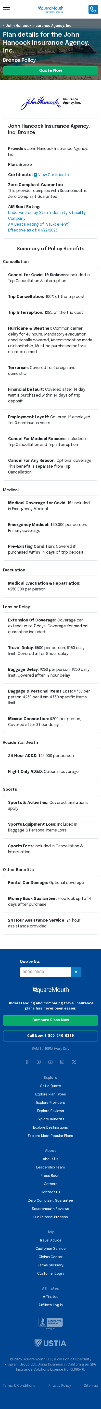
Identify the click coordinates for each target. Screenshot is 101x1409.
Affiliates (50, 1297)
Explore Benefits (50, 1119)
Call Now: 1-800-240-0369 (50, 1036)
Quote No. (30, 962)
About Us (50, 1159)
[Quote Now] (76, 972)
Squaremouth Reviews (50, 1209)
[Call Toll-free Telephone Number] (93, 9)
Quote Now (50, 71)
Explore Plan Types (50, 1094)
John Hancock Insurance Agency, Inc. (39, 26)
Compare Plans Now (50, 1020)
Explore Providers (50, 1102)
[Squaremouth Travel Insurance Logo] (50, 9)
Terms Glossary (50, 1265)
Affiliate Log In (50, 1305)
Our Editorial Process (50, 1217)
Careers (50, 1184)
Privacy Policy (60, 1386)
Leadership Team (50, 1167)
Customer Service (51, 1249)
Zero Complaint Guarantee (50, 1200)
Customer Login (50, 1273)
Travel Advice (51, 1240)
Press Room (50, 1176)
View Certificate (53, 175)
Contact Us (50, 1192)
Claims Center (51, 1257)
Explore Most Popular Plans (50, 1136)
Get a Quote (50, 1086)
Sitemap (91, 1386)
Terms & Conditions (19, 1386)
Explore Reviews (50, 1111)
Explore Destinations (50, 1127)
